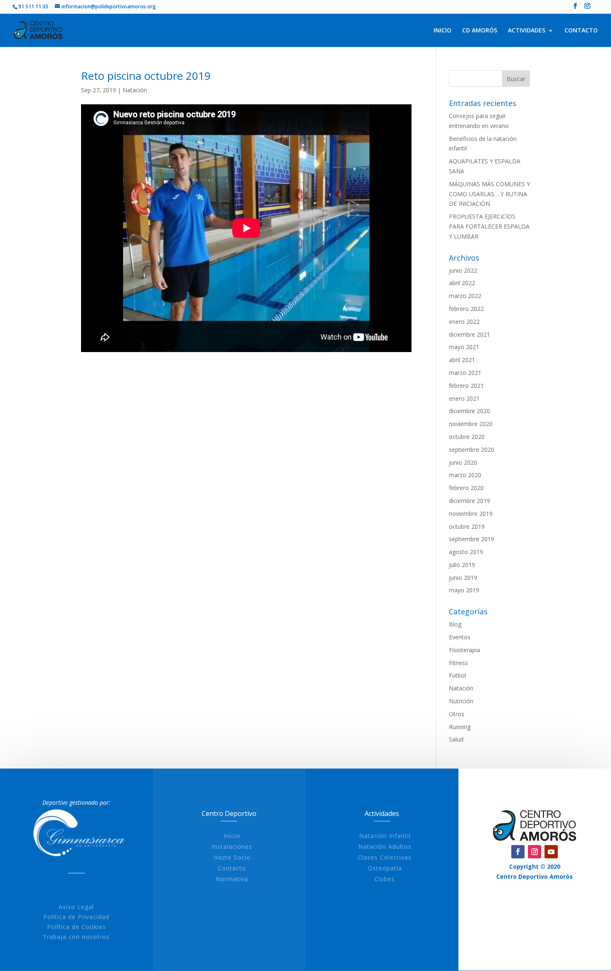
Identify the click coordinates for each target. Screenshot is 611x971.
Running (460, 727)
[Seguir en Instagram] (534, 851)
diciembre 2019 (469, 501)
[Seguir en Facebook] (518, 851)
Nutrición (461, 701)
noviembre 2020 (471, 424)
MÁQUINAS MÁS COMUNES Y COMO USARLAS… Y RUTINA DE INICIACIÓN (489, 194)
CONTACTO (581, 30)
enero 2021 (464, 398)
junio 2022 (463, 270)
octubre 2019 (467, 526)
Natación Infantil (385, 836)
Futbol (457, 675)
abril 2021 (462, 360)
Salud (456, 739)
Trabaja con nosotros (76, 937)
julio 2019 (462, 565)
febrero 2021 (466, 385)
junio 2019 (463, 578)
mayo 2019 (464, 590)
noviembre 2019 (471, 514)
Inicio (232, 836)
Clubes (384, 879)
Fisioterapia (464, 650)
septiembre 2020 (471, 449)
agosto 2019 (466, 552)
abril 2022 (462, 283)
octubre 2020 (467, 437)
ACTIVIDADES (526, 30)
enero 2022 (464, 321)
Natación (135, 90)
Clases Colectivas (384, 857)
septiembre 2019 (471, 539)
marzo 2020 (465, 475)
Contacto (232, 868)
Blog (455, 624)
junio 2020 (463, 462)
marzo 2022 (465, 296)
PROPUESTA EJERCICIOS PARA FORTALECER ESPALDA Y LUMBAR (489, 226)
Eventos (460, 637)
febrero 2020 (466, 488)
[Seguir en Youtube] (551, 851)
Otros (456, 714)
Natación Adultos (384, 846)
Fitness (458, 663)
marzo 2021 (465, 373)
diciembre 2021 (469, 334)
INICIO (442, 30)
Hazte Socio (232, 857)
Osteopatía (385, 868)
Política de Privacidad (76, 917)
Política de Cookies (76, 927)
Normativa (232, 879)
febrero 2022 (466, 309)
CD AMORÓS (479, 30)
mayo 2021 (464, 347)
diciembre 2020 (469, 411)
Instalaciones (232, 846)
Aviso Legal (76, 907)
